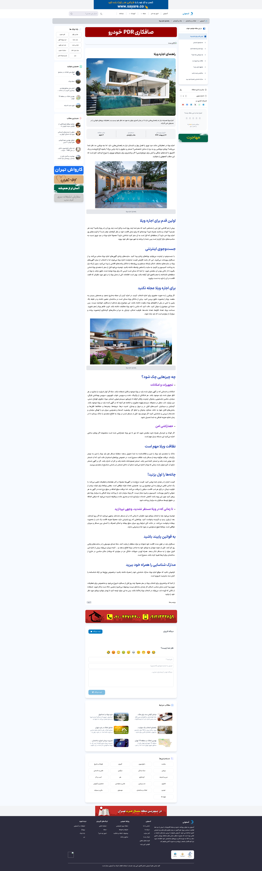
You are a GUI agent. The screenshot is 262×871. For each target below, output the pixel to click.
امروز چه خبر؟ (102, 833)
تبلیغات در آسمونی (79, 826)
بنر (84, 837)
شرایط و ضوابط (123, 830)
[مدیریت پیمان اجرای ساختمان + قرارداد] (109, 743)
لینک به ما (146, 837)
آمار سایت (147, 833)
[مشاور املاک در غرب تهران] (109, 730)
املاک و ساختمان (191, 21)
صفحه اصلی (102, 826)
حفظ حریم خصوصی (122, 826)
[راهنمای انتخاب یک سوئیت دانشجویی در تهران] (153, 730)
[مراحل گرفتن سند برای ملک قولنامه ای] (153, 717)
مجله (104, 830)
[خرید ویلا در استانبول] (109, 717)
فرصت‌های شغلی (145, 841)
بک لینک (82, 833)
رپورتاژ (83, 830)
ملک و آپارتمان (177, 21)
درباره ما (147, 830)
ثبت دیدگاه (96, 631)
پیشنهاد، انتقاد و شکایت (120, 833)
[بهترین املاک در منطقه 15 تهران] (153, 743)
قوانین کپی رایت (145, 844)
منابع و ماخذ (124, 837)
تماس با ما (146, 826)
